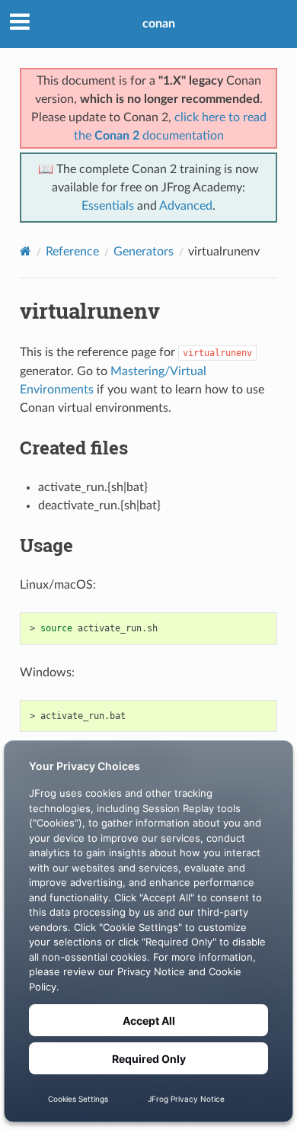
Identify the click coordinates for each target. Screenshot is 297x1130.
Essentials (107, 206)
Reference (72, 252)
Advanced (185, 206)
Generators (143, 252)
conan (158, 24)
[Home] (25, 251)
